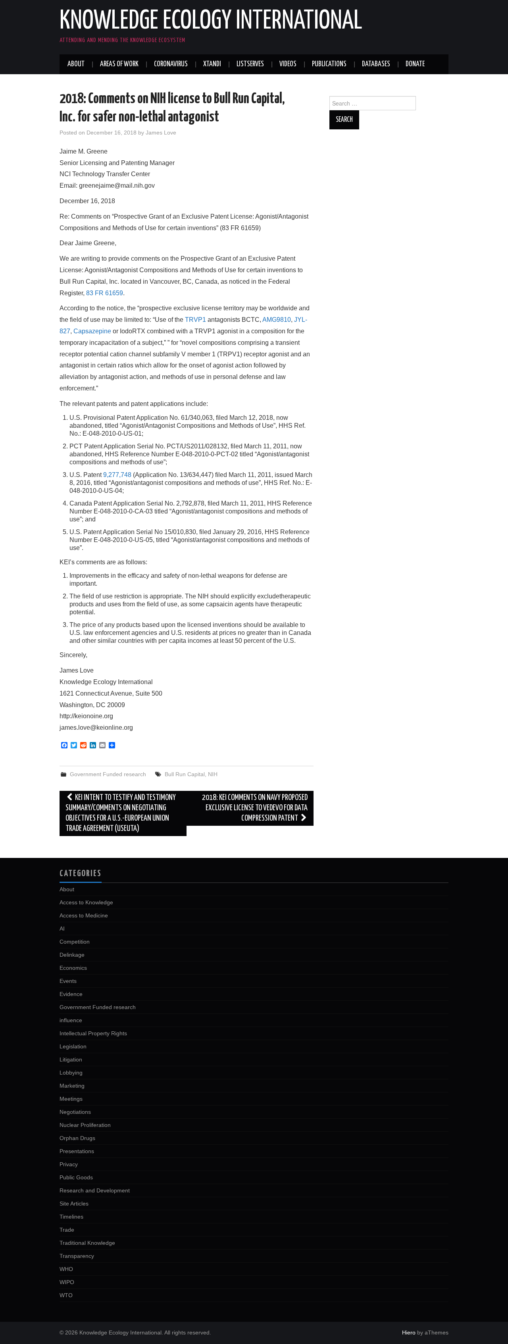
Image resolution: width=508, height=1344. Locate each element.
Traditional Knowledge (87, 1243)
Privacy (69, 1164)
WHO (66, 1269)
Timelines (71, 1216)
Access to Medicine (84, 915)
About (76, 64)
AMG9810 (276, 319)
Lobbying (71, 1072)
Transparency (77, 1256)
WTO (66, 1295)
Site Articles (74, 1203)
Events (68, 981)
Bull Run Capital (185, 774)
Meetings (71, 1099)
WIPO (67, 1282)
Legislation (73, 1046)
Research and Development (95, 1190)
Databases (376, 64)
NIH (212, 774)
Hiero (409, 1332)
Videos (287, 64)
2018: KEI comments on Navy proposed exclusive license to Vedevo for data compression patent (255, 808)
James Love (161, 132)
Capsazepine (92, 331)
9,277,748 (117, 474)
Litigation (71, 1059)
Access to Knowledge (86, 902)
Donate (415, 64)
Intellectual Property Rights (93, 1033)
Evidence (71, 994)
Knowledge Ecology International (211, 21)
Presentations (77, 1151)
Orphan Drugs (77, 1138)
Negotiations (75, 1112)
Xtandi (212, 64)
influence (71, 1020)
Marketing (72, 1086)
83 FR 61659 (104, 293)
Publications (329, 64)
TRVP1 (195, 319)
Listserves (250, 64)
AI (62, 928)
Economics (73, 968)
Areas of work (119, 64)
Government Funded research (108, 774)
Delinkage (72, 955)
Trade (67, 1230)
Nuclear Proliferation (85, 1125)
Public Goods (76, 1177)
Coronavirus (171, 64)
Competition (75, 941)
